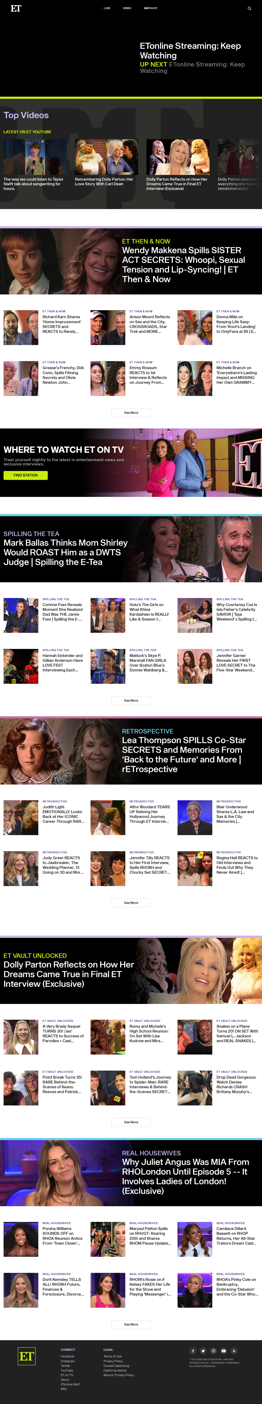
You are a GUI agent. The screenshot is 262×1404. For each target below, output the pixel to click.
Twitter (65, 1366)
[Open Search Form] (249, 9)
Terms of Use (113, 1356)
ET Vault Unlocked (35, 956)
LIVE (107, 8)
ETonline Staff (70, 1384)
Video (127, 8)
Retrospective (148, 731)
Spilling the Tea (31, 534)
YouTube (67, 1370)
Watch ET (151, 8)
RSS (64, 1389)
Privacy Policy (113, 1361)
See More (131, 412)
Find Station (26, 475)
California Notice (115, 1370)
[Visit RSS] (234, 1351)
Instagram (68, 1361)
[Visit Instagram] (213, 1351)
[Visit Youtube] (223, 1351)
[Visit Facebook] (193, 1351)
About (65, 1380)
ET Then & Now (146, 242)
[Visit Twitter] (203, 1351)
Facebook (67, 1356)
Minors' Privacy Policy (119, 1375)
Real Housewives (151, 1153)
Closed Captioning (116, 1366)
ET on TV (67, 1375)
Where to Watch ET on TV (64, 450)
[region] (72, 57)
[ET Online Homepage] (16, 8)
